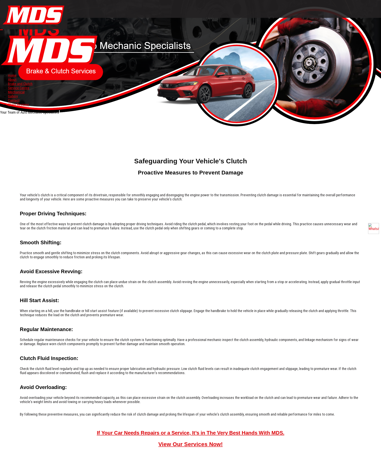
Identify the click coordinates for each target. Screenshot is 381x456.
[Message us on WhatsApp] (373, 228)
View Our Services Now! (190, 444)
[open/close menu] (1, 29)
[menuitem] (12, 75)
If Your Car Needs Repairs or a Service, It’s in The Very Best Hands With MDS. (190, 433)
